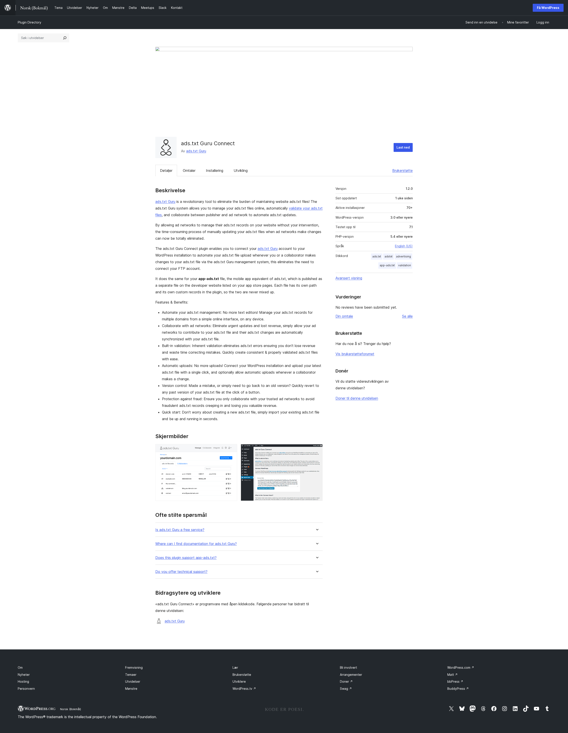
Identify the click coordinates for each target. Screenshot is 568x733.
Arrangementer (351, 674)
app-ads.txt (387, 265)
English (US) (404, 246)
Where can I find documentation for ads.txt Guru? (196, 544)
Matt (452, 674)
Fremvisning (134, 667)
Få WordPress (548, 8)
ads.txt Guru (196, 151)
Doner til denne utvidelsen (356, 398)
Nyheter (24, 674)
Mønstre (131, 688)
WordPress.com (460, 667)
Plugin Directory (29, 22)
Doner (346, 681)
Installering (214, 170)
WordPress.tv (244, 688)
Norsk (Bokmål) (70, 709)
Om (20, 667)
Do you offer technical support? (181, 572)
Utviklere (239, 681)
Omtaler (189, 170)
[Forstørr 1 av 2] (231, 450)
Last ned (403, 147)
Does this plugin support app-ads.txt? (186, 558)
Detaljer (166, 170)
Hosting (23, 681)
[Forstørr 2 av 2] (316, 450)
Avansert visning (348, 278)
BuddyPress (458, 688)
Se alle (407, 316)
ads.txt (376, 256)
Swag (346, 688)
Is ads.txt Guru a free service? (179, 530)
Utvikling (241, 170)
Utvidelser (132, 681)
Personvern (26, 688)
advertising (403, 256)
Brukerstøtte (402, 170)
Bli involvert (348, 667)
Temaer (130, 674)
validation (404, 265)
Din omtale (344, 316)
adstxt (388, 256)
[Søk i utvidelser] (64, 37)
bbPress (455, 681)
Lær (235, 667)
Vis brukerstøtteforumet (354, 354)
